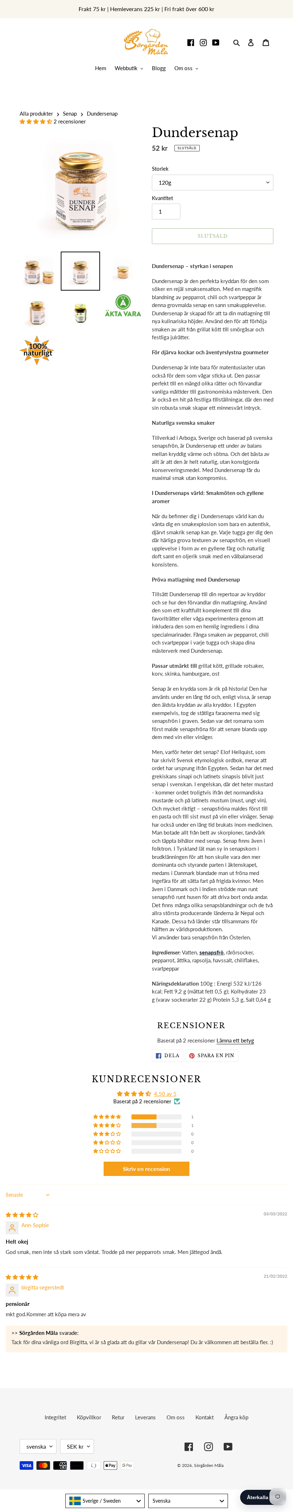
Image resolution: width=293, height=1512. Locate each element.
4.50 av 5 (165, 1093)
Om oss (176, 1417)
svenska (36, 1446)
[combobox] (105, 1501)
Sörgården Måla (209, 1465)
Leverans (145, 1417)
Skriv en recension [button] (146, 1168)
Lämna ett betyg (235, 1040)
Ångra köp (236, 1417)
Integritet (55, 1417)
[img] (22, 1214)
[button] (37, 121)
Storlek (160, 168)
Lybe (262, 1465)
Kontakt (204, 1417)
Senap (70, 113)
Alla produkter (36, 113)
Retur (118, 1417)
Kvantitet (162, 198)
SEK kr (75, 1446)
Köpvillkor (89, 1417)
